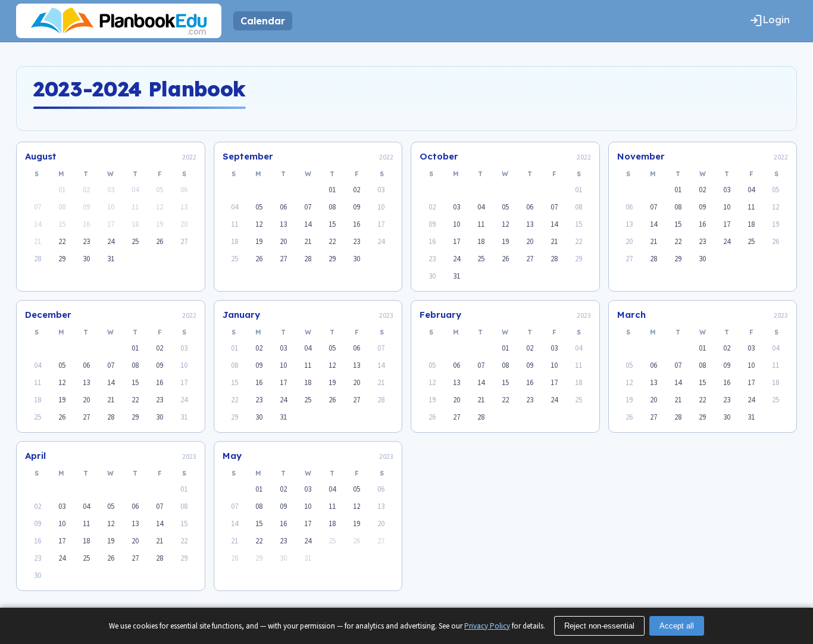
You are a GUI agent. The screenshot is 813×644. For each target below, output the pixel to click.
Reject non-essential (599, 625)
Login (769, 20)
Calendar (262, 21)
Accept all (676, 625)
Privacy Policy (487, 626)
